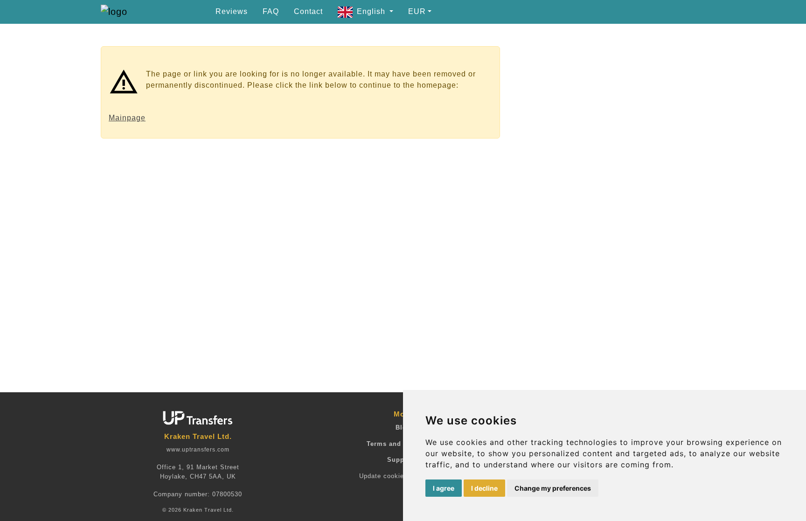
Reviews (231, 11)
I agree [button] (443, 488)
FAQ (271, 11)
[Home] (136, 11)
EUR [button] (417, 11)
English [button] (372, 11)
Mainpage (127, 118)
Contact (308, 11)
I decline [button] (484, 488)
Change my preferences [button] (552, 488)
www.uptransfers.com (198, 449)
